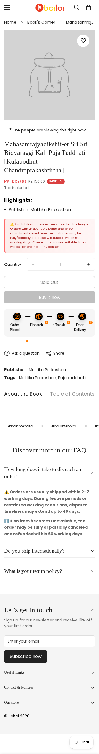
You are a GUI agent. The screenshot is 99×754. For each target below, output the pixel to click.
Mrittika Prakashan (50, 209)
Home (10, 22)
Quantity (12, 264)
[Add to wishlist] (83, 41)
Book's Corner (41, 22)
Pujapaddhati (72, 377)
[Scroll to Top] (89, 724)
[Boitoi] (49, 7)
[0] (88, 7)
